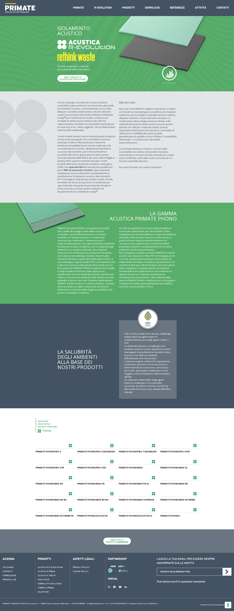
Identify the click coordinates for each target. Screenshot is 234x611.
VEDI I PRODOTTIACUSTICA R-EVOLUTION (72, 78)
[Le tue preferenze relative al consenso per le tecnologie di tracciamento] (228, 605)
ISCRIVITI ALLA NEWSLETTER (175, 571)
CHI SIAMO (8, 567)
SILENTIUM (43, 592)
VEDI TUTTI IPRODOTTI (117, 540)
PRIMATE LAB (9, 580)
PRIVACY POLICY (81, 567)
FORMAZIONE (9, 576)
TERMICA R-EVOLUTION (49, 584)
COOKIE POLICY (81, 572)
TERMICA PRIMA (46, 588)
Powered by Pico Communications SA (215, 605)
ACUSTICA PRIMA (46, 572)
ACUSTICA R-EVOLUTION (50, 567)
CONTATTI (8, 572)
